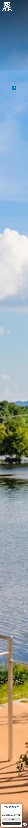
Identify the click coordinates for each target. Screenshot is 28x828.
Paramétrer (11, 819)
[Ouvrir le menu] (26, 2)
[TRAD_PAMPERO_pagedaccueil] (7, 13)
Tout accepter (11, 823)
